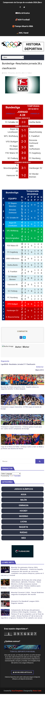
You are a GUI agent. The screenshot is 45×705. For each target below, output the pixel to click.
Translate (17, 476)
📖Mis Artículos (22, 13)
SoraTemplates (17, 691)
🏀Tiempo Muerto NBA (22, 26)
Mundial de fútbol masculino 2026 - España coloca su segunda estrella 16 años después (20, 388)
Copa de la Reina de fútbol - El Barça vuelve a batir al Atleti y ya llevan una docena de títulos (22, 447)
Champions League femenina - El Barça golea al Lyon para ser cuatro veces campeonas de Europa (21, 427)
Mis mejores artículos (23, 672)
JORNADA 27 (10, 114)
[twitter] (24, 7)
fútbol (30, 73)
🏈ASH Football (22, 19)
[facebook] (20, 7)
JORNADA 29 (34, 114)
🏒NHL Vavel (22, 33)
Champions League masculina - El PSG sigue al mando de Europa (21, 408)
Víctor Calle (37, 691)
